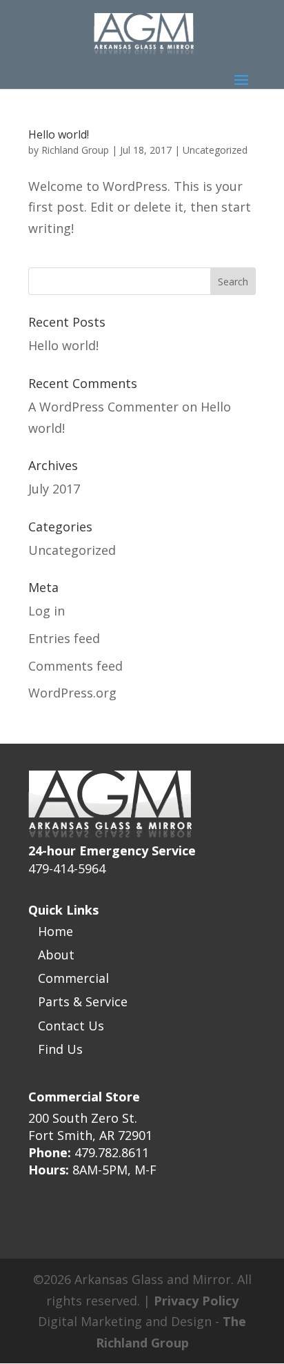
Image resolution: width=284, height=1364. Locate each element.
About (56, 954)
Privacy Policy (196, 1300)
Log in (46, 610)
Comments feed (75, 666)
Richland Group (75, 149)
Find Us (60, 1049)
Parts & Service (83, 1001)
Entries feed (64, 638)
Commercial (73, 978)
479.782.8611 (111, 1152)
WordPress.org (72, 692)
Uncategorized (215, 149)
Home (55, 931)
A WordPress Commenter (103, 406)
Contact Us (71, 1025)
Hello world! (58, 134)
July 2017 (54, 488)
